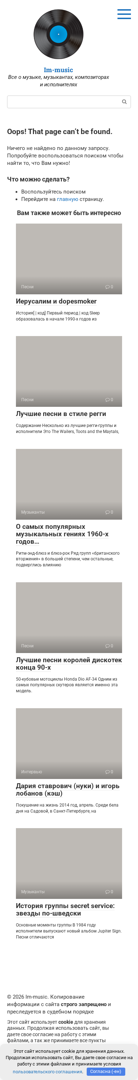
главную (67, 199)
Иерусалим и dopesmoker (56, 301)
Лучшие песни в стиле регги (61, 414)
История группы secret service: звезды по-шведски (65, 909)
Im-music (58, 69)
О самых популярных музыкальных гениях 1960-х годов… (62, 533)
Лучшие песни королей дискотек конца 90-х (69, 663)
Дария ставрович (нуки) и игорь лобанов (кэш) (68, 789)
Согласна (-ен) (105, 1071)
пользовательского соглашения (47, 1071)
